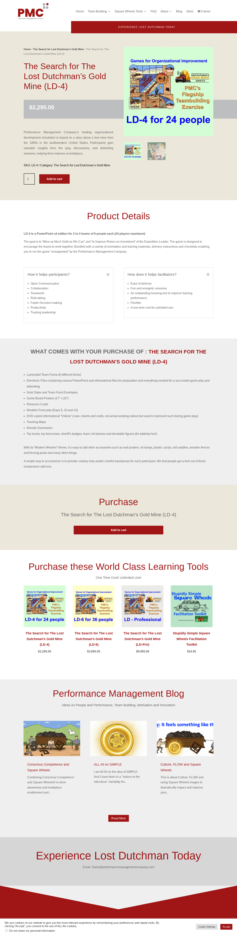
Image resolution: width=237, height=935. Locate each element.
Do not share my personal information (32, 930)
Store (189, 11)
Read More (118, 818)
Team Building (97, 11)
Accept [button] (226, 926)
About (164, 11)
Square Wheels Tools (129, 11)
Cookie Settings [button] (206, 926)
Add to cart (54, 179)
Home (80, 11)
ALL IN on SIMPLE (108, 764)
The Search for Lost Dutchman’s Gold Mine (58, 49)
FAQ (153, 11)
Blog (179, 11)
